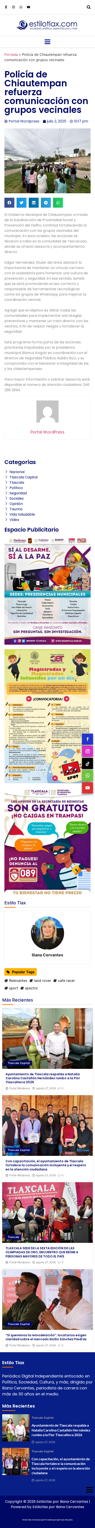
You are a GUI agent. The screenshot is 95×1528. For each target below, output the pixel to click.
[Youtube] (28, 7)
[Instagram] (13, 7)
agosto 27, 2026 (46, 1088)
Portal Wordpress (19, 1088)
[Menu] (47, 42)
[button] (9, 203)
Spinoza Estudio (64, 1519)
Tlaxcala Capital (19, 1063)
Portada (11, 54)
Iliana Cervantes (47, 955)
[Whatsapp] (21, 7)
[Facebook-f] (6, 7)
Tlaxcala (13, 1237)
